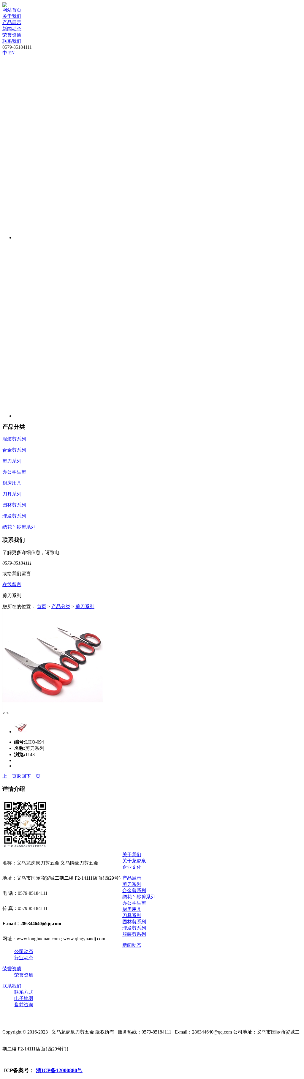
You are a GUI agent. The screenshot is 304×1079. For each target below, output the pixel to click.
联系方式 (23, 992)
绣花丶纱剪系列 (139, 896)
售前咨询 (23, 1004)
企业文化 (131, 867)
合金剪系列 (134, 890)
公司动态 (23, 951)
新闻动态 (11, 28)
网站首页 (11, 9)
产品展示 (11, 22)
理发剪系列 (134, 927)
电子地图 (23, 998)
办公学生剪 (134, 903)
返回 (21, 776)
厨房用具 (131, 909)
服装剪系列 (134, 934)
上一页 (9, 776)
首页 (41, 606)
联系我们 (11, 41)
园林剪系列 (134, 921)
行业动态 (23, 957)
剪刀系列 (84, 606)
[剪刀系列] (52, 709)
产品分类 (60, 606)
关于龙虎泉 (134, 860)
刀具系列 (131, 915)
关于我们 (11, 16)
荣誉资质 (11, 34)
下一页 (33, 776)
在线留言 (11, 584)
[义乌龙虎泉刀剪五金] (4, 5)
